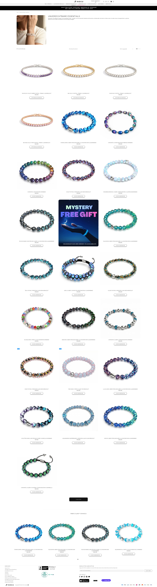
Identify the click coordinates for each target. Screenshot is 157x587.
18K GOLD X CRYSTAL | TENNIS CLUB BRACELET (78, 93)
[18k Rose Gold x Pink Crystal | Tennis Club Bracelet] (37, 121)
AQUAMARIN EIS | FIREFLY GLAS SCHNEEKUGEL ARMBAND (128, 549)
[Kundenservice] (106, 1)
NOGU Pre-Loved (8, 575)
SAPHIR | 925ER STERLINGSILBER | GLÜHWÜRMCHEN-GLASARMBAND (120, 438)
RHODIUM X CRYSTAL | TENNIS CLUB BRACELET (120, 93)
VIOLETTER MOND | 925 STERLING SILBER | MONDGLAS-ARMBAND (36, 438)
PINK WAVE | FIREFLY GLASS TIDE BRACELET (78, 389)
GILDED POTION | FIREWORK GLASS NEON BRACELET (120, 290)
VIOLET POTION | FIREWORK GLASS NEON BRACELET (78, 191)
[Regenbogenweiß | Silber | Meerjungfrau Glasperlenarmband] (120, 170)
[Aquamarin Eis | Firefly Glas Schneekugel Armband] (128, 532)
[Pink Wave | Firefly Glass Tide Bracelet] (79, 368)
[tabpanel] (28, 538)
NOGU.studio (78, 1)
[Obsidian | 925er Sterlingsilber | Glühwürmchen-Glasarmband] (79, 318)
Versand (6, 572)
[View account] (108, 1)
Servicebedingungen (9, 580)
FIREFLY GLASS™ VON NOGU (78, 513)
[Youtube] (89, 576)
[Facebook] (79, 576)
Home (18, 12)
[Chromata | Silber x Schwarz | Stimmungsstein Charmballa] (37, 466)
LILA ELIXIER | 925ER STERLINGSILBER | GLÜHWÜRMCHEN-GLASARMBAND (120, 389)
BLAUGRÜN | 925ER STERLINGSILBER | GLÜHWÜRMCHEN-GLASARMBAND (120, 241)
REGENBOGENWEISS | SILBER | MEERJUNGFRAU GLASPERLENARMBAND (120, 191)
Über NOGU (7, 568)
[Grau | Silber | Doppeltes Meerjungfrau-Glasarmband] (79, 269)
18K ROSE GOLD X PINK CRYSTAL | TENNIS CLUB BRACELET (36, 142)
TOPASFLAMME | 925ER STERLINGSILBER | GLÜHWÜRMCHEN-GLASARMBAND (78, 142)
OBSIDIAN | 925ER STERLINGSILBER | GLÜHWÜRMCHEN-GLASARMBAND (78, 339)
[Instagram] (84, 576)
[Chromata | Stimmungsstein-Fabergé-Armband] (120, 121)
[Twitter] (82, 576)
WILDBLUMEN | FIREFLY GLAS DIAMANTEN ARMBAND (36, 339)
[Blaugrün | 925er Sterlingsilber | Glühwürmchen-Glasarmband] (120, 220)
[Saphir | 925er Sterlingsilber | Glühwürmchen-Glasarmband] (120, 417)
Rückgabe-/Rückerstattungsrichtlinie (12, 579)
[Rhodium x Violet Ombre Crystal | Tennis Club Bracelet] (37, 72)
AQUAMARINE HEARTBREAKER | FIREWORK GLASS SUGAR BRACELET (78, 438)
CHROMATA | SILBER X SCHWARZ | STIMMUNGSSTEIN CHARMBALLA (36, 487)
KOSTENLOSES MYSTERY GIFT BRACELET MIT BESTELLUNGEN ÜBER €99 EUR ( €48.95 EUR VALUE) (79, 8)
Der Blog (6, 573)
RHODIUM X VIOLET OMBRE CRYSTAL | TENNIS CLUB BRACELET (36, 93)
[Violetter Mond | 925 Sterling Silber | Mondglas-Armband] (37, 417)
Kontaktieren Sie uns (9, 570)
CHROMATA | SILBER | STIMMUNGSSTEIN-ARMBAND (120, 339)
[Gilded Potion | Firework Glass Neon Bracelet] (120, 269)
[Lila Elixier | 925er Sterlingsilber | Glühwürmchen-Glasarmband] (120, 368)
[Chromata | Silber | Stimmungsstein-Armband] (120, 318)
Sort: (121, 48)
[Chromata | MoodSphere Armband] (37, 170)
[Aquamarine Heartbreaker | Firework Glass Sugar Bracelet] (79, 417)
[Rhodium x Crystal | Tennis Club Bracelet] (120, 72)
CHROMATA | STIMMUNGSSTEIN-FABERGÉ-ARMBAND (120, 142)
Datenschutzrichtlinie (9, 582)
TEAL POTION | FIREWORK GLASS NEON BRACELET (36, 290)
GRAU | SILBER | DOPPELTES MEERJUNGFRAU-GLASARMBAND (78, 290)
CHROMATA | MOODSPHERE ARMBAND (37, 191)
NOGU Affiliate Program (9, 576)
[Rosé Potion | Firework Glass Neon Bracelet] (37, 368)
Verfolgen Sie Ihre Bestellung (10, 569)
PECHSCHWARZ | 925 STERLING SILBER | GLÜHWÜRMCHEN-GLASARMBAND (36, 241)
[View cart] (113, 1)
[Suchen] (103, 1)
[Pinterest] (86, 576)
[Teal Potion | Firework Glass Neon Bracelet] (37, 269)
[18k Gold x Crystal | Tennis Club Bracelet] (79, 72)
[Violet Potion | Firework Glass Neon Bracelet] (79, 170)
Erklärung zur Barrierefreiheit (10, 577)
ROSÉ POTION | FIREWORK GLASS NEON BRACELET (37, 389)
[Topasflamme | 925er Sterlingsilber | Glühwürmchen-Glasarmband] (79, 121)
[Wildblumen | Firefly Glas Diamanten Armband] (37, 318)
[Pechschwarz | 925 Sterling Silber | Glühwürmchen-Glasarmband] (37, 220)
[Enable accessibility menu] (111, 1)
